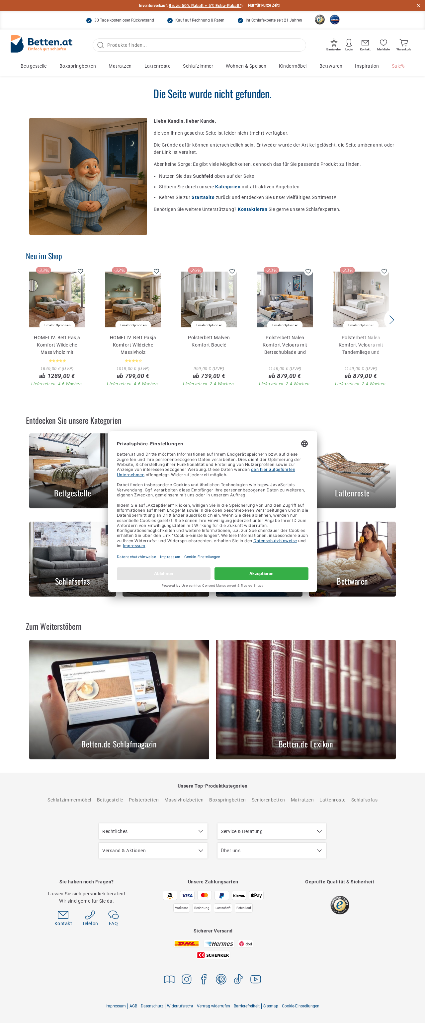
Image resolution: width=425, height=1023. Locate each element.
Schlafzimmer (198, 66)
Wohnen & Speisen (246, 66)
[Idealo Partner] (335, 20)
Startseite (204, 197)
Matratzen (120, 66)
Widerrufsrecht (180, 1006)
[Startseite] (41, 45)
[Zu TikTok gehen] (238, 980)
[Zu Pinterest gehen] (221, 980)
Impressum (116, 1006)
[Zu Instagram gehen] (186, 980)
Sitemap (270, 1006)
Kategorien (228, 186)
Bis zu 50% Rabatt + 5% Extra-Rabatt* (205, 5)
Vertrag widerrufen (213, 1006)
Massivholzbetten (184, 799)
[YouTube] (255, 980)
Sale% (398, 66)
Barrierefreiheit (247, 1006)
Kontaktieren (253, 209)
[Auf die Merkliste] (80, 271)
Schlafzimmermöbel (69, 799)
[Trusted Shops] (320, 20)
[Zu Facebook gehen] (204, 980)
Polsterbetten (144, 799)
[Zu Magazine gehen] (169, 980)
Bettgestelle (34, 66)
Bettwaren (331, 66)
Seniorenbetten (268, 799)
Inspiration (367, 66)
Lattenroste (157, 66)
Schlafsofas (364, 799)
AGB (133, 1006)
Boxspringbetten (77, 66)
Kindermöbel (293, 66)
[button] (391, 319)
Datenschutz (152, 1006)
